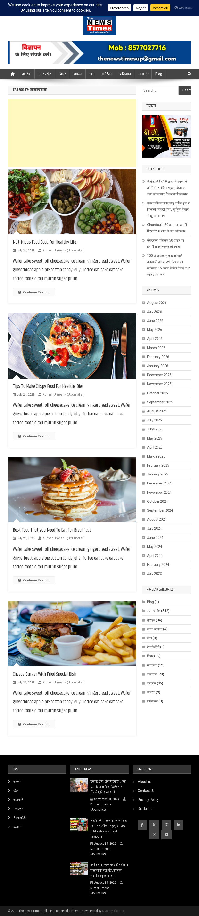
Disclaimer (146, 809)
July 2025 (154, 420)
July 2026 (154, 312)
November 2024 (159, 492)
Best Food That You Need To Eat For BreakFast (52, 530)
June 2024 (155, 538)
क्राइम (151, 620)
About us (145, 782)
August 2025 (157, 411)
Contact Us (146, 791)
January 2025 (157, 474)
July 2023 (154, 574)
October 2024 (157, 501)
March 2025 (156, 456)
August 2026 (157, 303)
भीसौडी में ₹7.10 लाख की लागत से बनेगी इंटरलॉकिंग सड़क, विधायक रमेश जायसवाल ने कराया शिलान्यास (167, 188)
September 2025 (160, 402)
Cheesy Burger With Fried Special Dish (44, 674)
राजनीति (152, 674)
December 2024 (159, 483)
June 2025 (155, 429)
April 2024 (155, 556)
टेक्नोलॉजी (153, 647)
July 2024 (154, 528)
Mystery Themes (113, 911)
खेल (91, 74)
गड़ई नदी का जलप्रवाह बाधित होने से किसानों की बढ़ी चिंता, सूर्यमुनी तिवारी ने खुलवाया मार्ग (168, 209)
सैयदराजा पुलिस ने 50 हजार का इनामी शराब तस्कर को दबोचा (165, 243)
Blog (158, 74)
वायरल (78, 74)
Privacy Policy (148, 800)
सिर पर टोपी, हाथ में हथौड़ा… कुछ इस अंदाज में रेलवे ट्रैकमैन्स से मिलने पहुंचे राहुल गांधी (108, 787)
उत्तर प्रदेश (45, 74)
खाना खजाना (154, 629)
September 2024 (160, 510)
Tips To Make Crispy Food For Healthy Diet (48, 386)
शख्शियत (152, 701)
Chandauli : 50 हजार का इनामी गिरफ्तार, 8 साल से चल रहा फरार (167, 228)
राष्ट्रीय (26, 74)
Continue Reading (36, 292)
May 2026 (154, 330)
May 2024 (154, 547)
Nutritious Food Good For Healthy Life (44, 242)
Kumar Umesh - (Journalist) (63, 250)
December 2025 (159, 375)
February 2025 (158, 465)
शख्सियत (125, 74)
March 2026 (156, 348)
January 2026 (157, 366)
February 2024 (158, 565)
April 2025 (155, 447)
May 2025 (154, 438)
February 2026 (158, 357)
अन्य (141, 74)
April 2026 (155, 339)
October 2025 (157, 393)
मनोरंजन (107, 74)
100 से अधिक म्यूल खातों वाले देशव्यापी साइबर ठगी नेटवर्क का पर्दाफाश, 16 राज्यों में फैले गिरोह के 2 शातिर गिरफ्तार (168, 265)
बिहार (62, 74)
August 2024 (157, 519)
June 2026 (155, 321)
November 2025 (159, 384)
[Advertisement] (72, 133)
